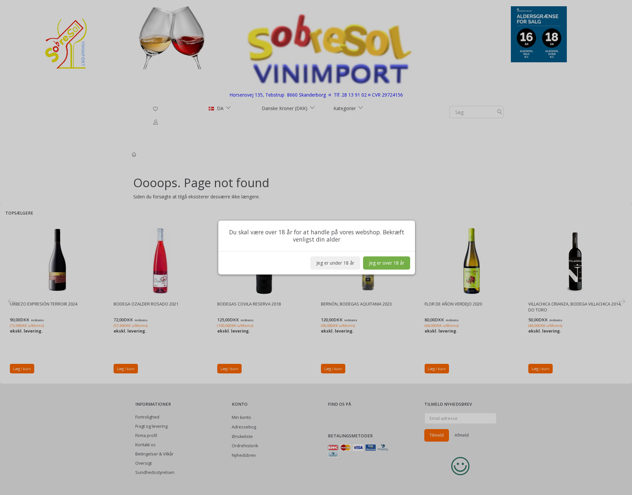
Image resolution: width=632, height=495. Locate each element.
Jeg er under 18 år (335, 263)
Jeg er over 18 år (386, 263)
